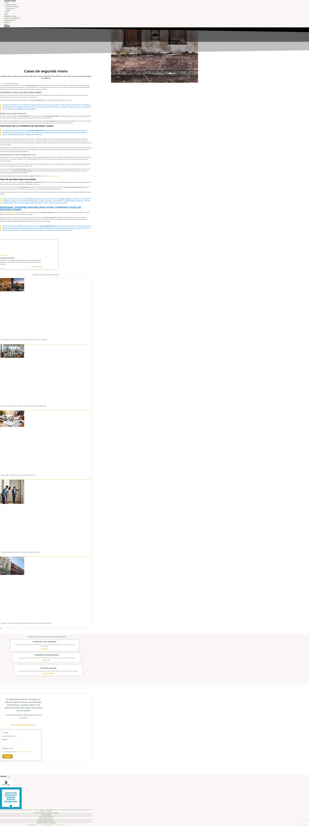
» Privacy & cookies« (42, 825)
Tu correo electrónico (8, 736)
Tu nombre (5, 732)
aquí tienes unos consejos (50, 176)
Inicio (6, 14)
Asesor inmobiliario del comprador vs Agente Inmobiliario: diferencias (23, 406)
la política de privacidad (24, 751)
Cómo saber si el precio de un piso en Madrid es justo (18, 475)
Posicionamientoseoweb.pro (60, 825)
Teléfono (5, 739)
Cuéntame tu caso (7, 748)
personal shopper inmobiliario (11, 212)
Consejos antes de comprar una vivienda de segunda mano (20, 552)
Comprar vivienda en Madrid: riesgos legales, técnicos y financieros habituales (26, 623)
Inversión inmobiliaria (12, 18)
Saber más (46, 660)
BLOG (6, 12)
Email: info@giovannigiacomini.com (23, 725)
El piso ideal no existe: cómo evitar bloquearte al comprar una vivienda (24, 339)
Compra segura (9, 20)
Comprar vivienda (10, 16)
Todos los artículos (36, 266)
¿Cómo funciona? (48, 673)
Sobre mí (7, 22)
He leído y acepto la (18, 751)
